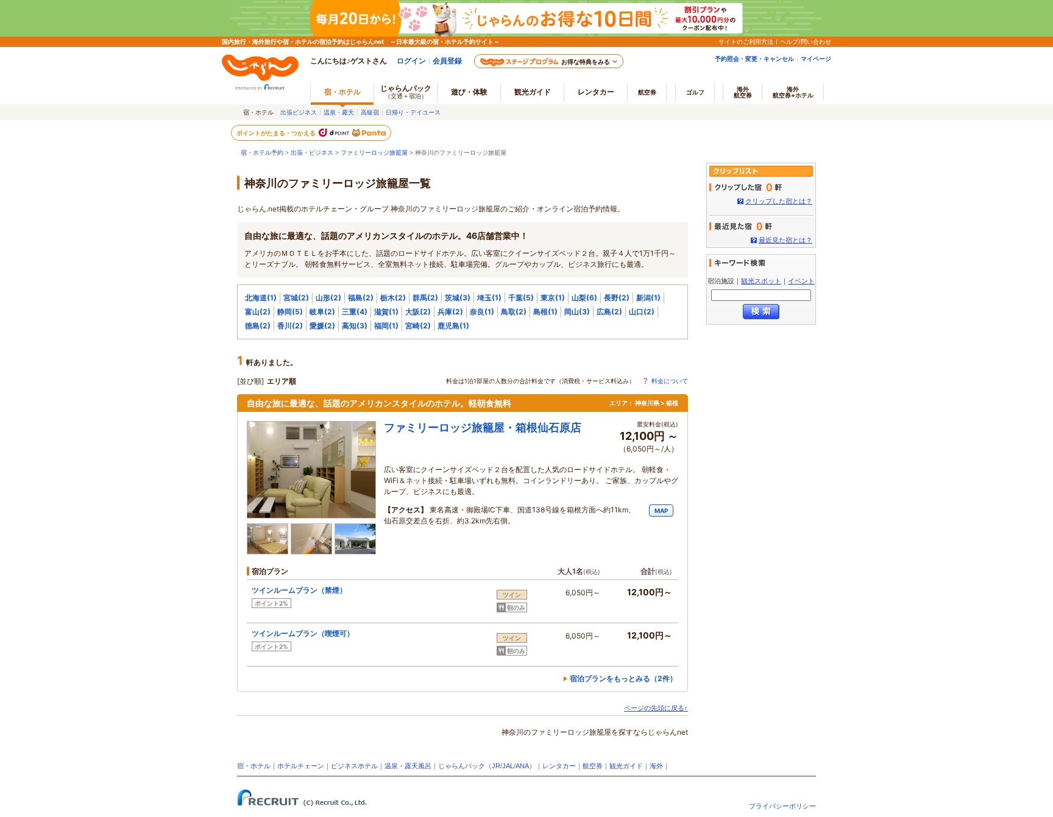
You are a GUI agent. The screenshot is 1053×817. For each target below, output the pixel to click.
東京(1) (553, 297)
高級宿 (370, 112)
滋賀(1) (386, 311)
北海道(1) (261, 297)
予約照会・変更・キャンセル (754, 58)
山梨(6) (584, 297)
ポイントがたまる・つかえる (276, 132)
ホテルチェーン (300, 765)
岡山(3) (577, 311)
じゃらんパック (405, 91)
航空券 (647, 92)
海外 (743, 92)
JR (496, 765)
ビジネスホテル (354, 765)
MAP (661, 510)
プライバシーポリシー (782, 806)
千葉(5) (521, 297)
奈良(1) (482, 311)
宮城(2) (296, 297)
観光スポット (761, 281)
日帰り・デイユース (413, 112)
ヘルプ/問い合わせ (805, 41)
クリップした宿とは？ (778, 201)
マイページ (816, 58)
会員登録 (447, 60)
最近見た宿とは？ (785, 240)
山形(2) (328, 297)
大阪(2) (418, 311)
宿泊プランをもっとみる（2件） (623, 678)
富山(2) (258, 311)
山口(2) (641, 311)
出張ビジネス (298, 112)
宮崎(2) (418, 325)
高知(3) (354, 325)
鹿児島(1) (453, 325)
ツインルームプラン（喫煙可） (306, 633)
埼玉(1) (489, 297)
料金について (669, 380)
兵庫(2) (450, 311)
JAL (508, 765)
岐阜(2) (322, 311)
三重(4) (354, 311)
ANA (522, 765)
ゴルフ (695, 92)
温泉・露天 (339, 112)
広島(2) (609, 311)
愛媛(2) (322, 325)
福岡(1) (386, 325)
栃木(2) (393, 297)
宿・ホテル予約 (262, 152)
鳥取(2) (513, 311)
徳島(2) (258, 325)
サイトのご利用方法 (745, 41)
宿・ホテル (254, 765)
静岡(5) (290, 311)
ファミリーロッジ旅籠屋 (374, 152)
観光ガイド (626, 765)
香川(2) (290, 325)
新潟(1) (648, 297)
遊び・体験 (469, 91)
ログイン (411, 60)
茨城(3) (457, 297)
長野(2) (616, 297)
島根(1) (545, 311)
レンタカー (596, 91)
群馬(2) (425, 297)
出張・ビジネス (312, 152)
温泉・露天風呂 (408, 765)
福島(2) (361, 297)
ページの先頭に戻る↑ (656, 708)
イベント (801, 281)
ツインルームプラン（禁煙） (303, 590)
